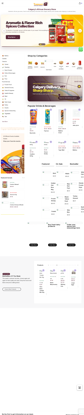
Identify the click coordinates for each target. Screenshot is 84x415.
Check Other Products (10, 289)
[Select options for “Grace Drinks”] (51, 142)
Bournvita (32, 133)
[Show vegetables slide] (44, 44)
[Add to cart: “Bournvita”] (36, 109)
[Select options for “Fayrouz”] (51, 109)
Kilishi (67, 173)
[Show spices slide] (41, 44)
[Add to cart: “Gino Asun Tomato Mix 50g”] (43, 270)
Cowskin (54, 211)
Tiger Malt (61, 150)
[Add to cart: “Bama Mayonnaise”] (54, 270)
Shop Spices (13, 37)
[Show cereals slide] (42, 44)
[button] (22, 177)
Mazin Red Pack (69, 186)
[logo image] (41, 3)
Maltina (75, 150)
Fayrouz (46, 131)
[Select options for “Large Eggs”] (75, 270)
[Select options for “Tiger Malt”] (65, 142)
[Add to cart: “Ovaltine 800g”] (36, 142)
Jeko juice (76, 125)
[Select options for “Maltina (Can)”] (65, 109)
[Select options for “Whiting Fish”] (64, 270)
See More (5, 121)
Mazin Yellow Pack (67, 199)
